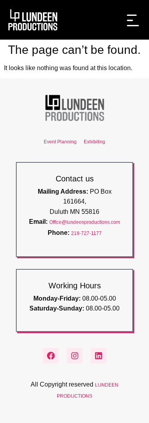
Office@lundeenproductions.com (84, 222)
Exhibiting (94, 142)
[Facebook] (51, 356)
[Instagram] (75, 356)
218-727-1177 (86, 233)
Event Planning (60, 142)
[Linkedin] (98, 356)
